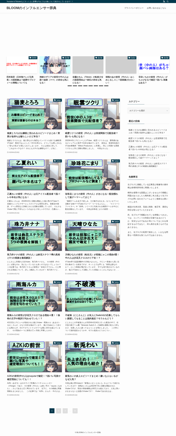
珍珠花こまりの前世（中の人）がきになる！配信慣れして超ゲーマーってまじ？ (148, 156)
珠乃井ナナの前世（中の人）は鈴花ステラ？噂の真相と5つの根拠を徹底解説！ (148, 164)
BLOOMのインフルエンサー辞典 (31, 8)
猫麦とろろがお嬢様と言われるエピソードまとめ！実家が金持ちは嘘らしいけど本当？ (148, 131)
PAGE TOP (169, 420)
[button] (70, 85)
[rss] (164, 1)
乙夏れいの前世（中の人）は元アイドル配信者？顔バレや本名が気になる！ (148, 148)
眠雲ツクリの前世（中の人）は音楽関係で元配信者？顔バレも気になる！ (148, 139)
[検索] (167, 1)
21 (75, 411)
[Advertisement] (88, 33)
